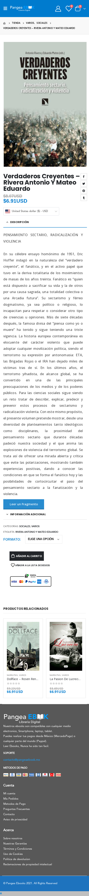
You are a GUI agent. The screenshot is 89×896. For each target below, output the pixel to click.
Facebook (84, 176)
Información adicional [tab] (28, 514)
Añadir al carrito (29, 556)
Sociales (24, 526)
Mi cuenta (9, 793)
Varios (35, 526)
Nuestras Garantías (15, 843)
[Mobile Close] (1, 893)
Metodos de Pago (14, 804)
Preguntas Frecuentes (16, 809)
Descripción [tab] (19, 222)
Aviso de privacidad (15, 819)
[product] (23, 646)
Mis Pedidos (10, 798)
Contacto (9, 814)
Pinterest (84, 190)
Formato (11, 539)
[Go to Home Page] (4, 23)
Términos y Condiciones (17, 849)
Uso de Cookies (13, 854)
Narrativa (12, 675)
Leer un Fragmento (24, 504)
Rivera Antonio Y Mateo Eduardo (37, 532)
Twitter (84, 183)
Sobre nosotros (12, 838)
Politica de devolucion (16, 859)
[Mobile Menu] (6, 8)
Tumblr (84, 197)
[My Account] (58, 9)
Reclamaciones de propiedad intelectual (27, 864)
